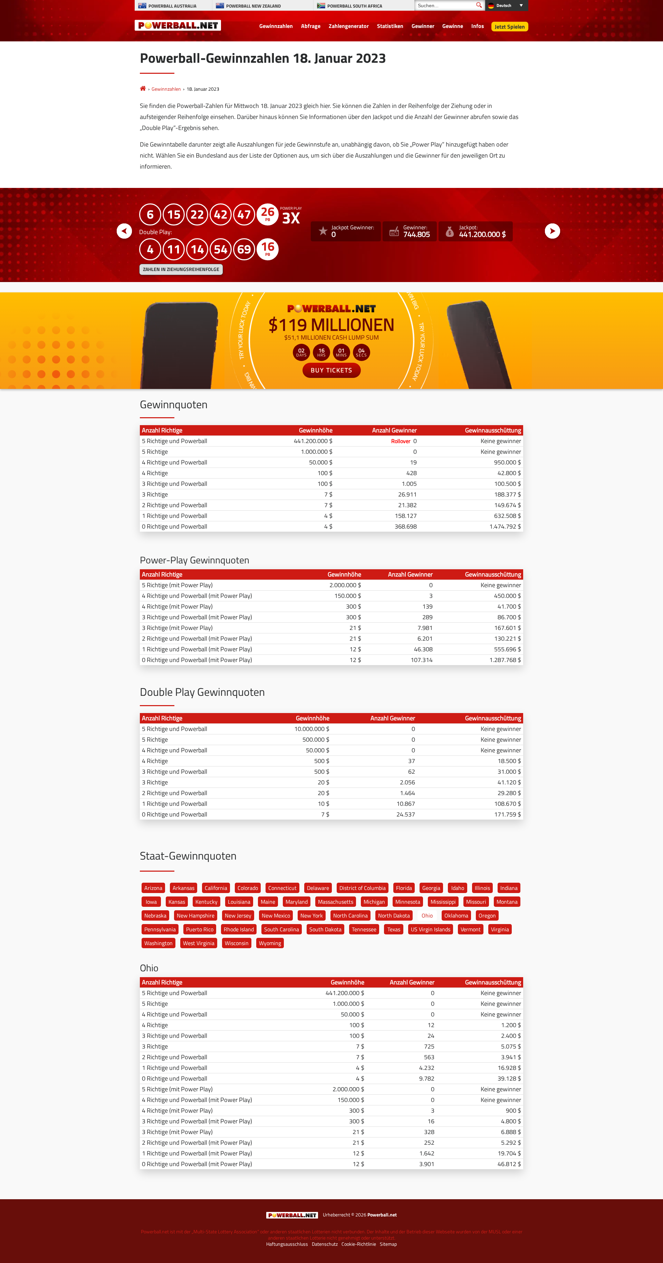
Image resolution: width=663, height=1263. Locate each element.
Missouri (476, 902)
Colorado (248, 888)
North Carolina (350, 915)
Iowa (151, 902)
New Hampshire (195, 915)
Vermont (471, 929)
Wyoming (270, 943)
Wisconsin (237, 943)
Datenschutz (325, 1244)
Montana (507, 902)
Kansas (177, 902)
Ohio (427, 915)
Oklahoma (456, 915)
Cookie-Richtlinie (359, 1244)
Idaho (457, 888)
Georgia (431, 888)
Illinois (482, 888)
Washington (158, 943)
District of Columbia (362, 888)
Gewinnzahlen (276, 26)
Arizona (153, 888)
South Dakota (325, 929)
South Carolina (281, 929)
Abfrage (310, 26)
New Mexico (276, 915)
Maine (268, 902)
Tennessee (364, 929)
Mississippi (443, 902)
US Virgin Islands (430, 929)
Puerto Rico (199, 929)
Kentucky (206, 902)
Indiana (509, 888)
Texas (393, 929)
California (216, 888)
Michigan (374, 902)
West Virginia (198, 943)
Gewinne (452, 26)
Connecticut (282, 888)
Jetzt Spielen (510, 26)
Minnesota (407, 902)
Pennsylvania (160, 929)
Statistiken (390, 26)
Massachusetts (335, 902)
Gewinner (423, 26)
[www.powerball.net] (178, 25)
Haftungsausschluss (287, 1244)
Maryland (297, 902)
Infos (477, 26)
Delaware (318, 888)
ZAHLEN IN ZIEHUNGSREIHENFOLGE (181, 269)
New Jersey (238, 915)
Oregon (487, 915)
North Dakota (394, 915)
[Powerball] (143, 88)
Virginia (500, 929)
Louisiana (239, 902)
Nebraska (155, 915)
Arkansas (183, 888)
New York (311, 915)
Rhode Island (239, 929)
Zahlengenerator (349, 26)
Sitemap (388, 1244)
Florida (404, 888)
